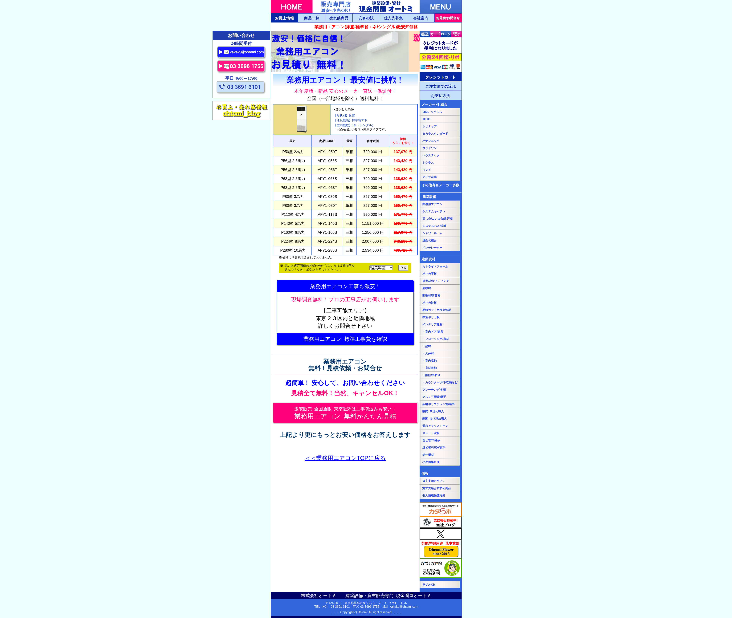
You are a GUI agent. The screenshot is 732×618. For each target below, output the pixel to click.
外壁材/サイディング (435, 281)
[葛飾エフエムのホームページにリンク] (440, 568)
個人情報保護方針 (433, 495)
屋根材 (426, 288)
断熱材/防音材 (431, 295)
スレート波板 (431, 433)
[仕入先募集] (393, 18)
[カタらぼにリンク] (440, 509)
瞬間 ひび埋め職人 (434, 418)
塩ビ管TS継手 (431, 440)
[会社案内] (420, 18)
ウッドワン (429, 148)
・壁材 (426, 346)
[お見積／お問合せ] (447, 18)
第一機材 (428, 454)
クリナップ (429, 126)
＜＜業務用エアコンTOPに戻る (345, 458)
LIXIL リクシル (432, 111)
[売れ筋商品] (338, 18)
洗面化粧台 (429, 240)
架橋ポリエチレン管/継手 (438, 404)
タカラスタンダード (435, 133)
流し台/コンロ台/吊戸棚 (437, 218)
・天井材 (428, 353)
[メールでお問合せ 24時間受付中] (241, 58)
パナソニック (431, 140)
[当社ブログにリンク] (440, 522)
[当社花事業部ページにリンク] (440, 549)
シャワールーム (432, 233)
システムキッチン (433, 211)
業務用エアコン (432, 204)
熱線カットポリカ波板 (436, 309)
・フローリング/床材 (435, 338)
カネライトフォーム (435, 266)
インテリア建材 (432, 324)
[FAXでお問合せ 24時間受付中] (241, 72)
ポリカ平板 (429, 273)
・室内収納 (429, 360)
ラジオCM (429, 584)
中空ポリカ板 (431, 317)
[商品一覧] (311, 18)
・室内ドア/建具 (432, 331)
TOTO (426, 119)
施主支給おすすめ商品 (436, 488)
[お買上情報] (284, 18)
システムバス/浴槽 (434, 225)
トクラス (428, 162)
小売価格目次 (431, 462)
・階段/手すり (431, 375)
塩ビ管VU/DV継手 (433, 447)
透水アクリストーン (435, 425)
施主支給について (433, 480)
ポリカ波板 (429, 302)
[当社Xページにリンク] (440, 534)
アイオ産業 (429, 177)
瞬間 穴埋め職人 (433, 411)
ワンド (426, 169)
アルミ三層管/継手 (434, 396)
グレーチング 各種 (434, 389)
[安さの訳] (366, 18)
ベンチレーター (432, 247)
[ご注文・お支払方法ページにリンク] (440, 76)
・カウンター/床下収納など (440, 382)
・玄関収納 (429, 367)
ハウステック (431, 155)
